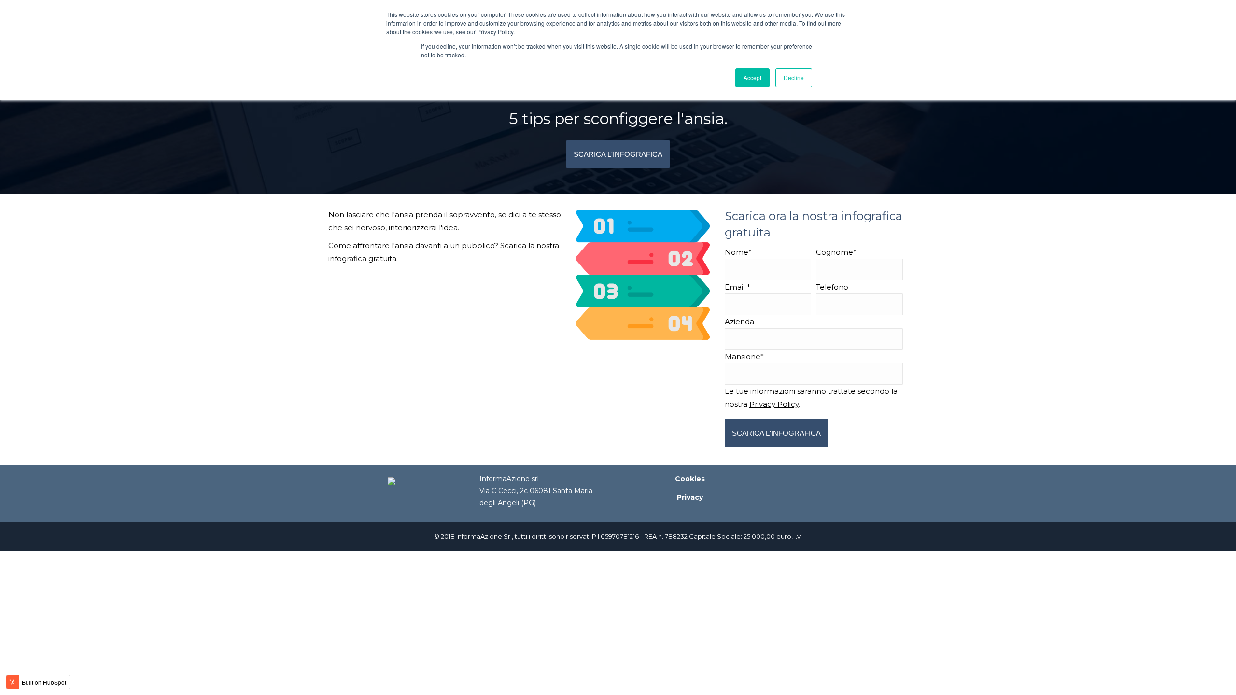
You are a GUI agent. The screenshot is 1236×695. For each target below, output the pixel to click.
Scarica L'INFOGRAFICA (618, 154)
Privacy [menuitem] (690, 497)
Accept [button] (752, 77)
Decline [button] (794, 77)
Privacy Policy (774, 404)
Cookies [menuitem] (690, 478)
